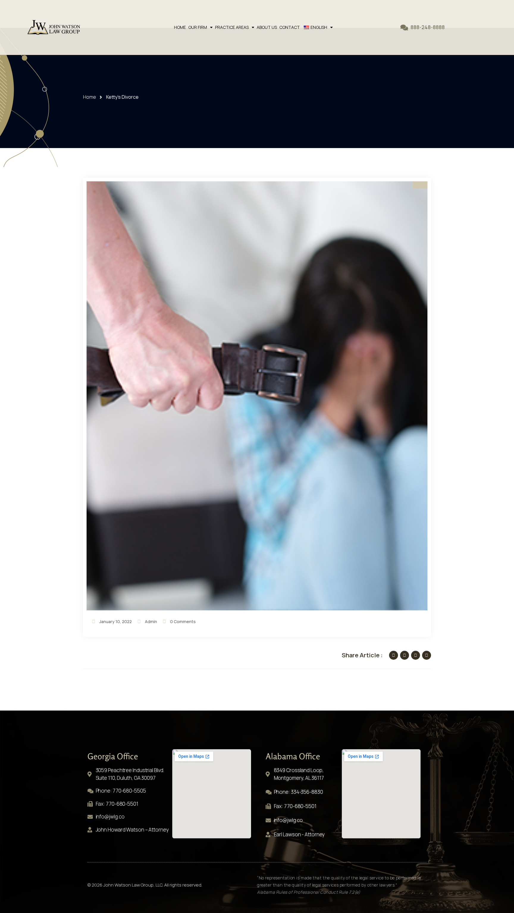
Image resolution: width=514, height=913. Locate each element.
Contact (289, 27)
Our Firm (197, 27)
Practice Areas (232, 27)
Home (180, 27)
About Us (267, 27)
